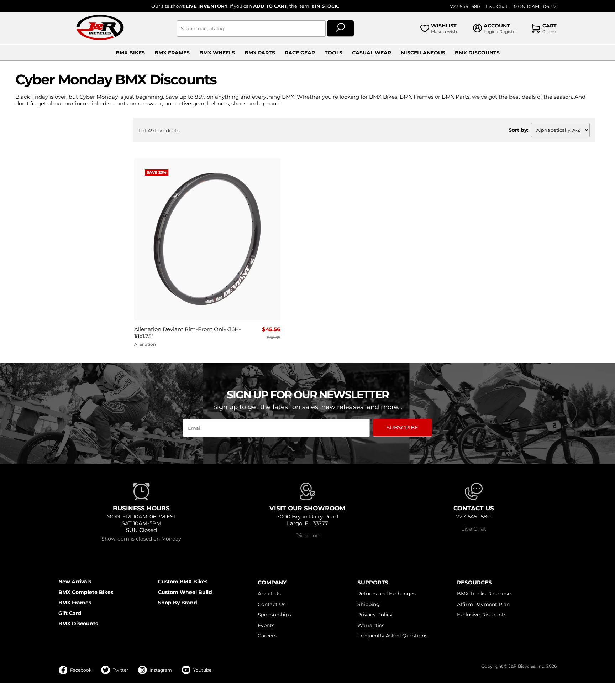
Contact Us (271, 604)
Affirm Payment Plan (483, 604)
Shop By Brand (177, 602)
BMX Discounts (477, 53)
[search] (340, 28)
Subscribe (402, 427)
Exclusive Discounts (481, 614)
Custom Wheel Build (185, 592)
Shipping (368, 604)
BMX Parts (260, 53)
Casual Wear (371, 53)
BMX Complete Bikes (85, 592)
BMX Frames (172, 53)
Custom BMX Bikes (182, 581)
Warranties (370, 625)
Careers (267, 635)
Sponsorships (274, 614)
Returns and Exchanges (386, 593)
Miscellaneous (423, 53)
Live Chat (497, 6)
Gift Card (70, 613)
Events (266, 625)
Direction (307, 535)
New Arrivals (74, 581)
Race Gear (300, 53)
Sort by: (519, 130)
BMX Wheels (217, 53)
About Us (269, 593)
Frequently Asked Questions (392, 635)
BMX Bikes (130, 53)
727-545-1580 (465, 6)
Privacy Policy (375, 614)
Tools (333, 53)
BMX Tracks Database (484, 593)
